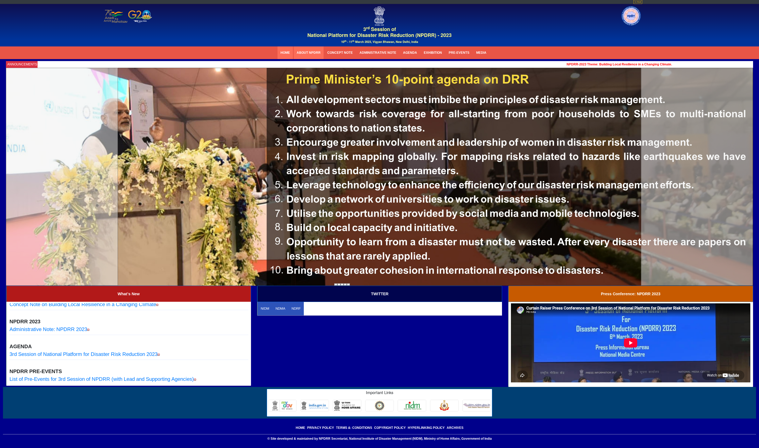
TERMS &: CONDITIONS (354, 427)
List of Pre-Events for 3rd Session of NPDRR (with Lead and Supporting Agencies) (101, 347)
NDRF (296, 308)
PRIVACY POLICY (320, 427)
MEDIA (481, 52)
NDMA (280, 308)
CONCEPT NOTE (340, 52)
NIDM (265, 308)
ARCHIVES (455, 427)
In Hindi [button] (638, 2)
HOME (285, 52)
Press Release (25, 372)
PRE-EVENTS (459, 52)
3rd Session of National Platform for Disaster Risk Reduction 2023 (83, 322)
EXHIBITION (433, 52)
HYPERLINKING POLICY (426, 427)
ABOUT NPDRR (309, 52)
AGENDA (410, 52)
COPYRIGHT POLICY (390, 427)
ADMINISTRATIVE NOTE (378, 52)
